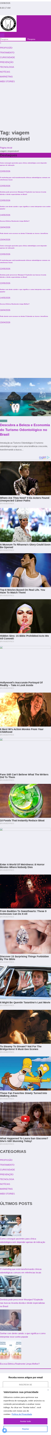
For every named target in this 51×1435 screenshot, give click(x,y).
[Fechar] (48, 1390)
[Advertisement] (25, 351)
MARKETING (6, 76)
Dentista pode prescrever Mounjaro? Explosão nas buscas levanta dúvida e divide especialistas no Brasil (22, 1303)
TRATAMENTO (7, 52)
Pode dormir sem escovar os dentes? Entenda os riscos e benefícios (24, 233)
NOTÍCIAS (5, 72)
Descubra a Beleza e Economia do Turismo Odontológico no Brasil (25, 429)
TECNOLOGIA (7, 67)
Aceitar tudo (25, 1421)
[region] (25, 1411)
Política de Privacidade (22, 1414)
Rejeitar (25, 1429)
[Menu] (2, 35)
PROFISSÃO (6, 48)
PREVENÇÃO (6, 62)
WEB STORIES (7, 81)
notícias (3, 421)
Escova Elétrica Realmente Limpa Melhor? (14, 221)
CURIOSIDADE (7, 57)
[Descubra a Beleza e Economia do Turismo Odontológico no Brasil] (25, 397)
